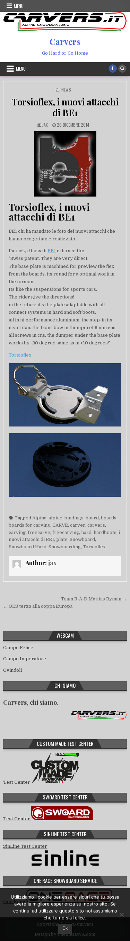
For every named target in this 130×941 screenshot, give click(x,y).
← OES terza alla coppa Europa (37, 606)
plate (62, 539)
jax (45, 125)
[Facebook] (113, 68)
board (92, 517)
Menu (19, 5)
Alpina (39, 517)
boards (108, 517)
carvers (96, 525)
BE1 (51, 250)
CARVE (60, 525)
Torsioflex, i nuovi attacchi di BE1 (65, 107)
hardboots (105, 532)
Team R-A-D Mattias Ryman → (94, 598)
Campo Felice (18, 647)
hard (86, 532)
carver (77, 525)
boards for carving (29, 525)
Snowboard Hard (27, 546)
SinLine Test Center (25, 846)
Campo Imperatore (24, 658)
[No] (121, 914)
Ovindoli (12, 670)
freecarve (39, 532)
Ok (65, 928)
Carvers (65, 41)
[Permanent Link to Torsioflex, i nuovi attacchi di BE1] (65, 164)
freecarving (65, 532)
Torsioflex (20, 355)
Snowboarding (65, 546)
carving (17, 532)
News (66, 90)
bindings (74, 517)
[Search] (122, 68)
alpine (55, 517)
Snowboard (82, 539)
